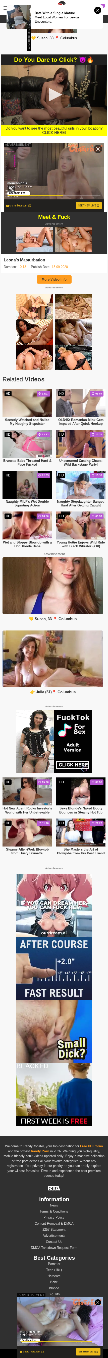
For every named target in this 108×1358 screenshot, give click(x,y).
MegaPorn (51, 1353)
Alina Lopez (54, 1316)
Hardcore (54, 1276)
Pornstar (54, 1264)
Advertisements (54, 1236)
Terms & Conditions (54, 1211)
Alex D (54, 1340)
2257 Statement (54, 1229)
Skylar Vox (54, 1334)
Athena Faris (54, 1328)
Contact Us (54, 1242)
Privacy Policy (54, 1217)
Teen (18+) (54, 1270)
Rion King (54, 1322)
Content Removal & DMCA (54, 1223)
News (54, 1205)
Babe (54, 1282)
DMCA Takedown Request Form (54, 1248)
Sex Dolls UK (70, 1353)
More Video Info (54, 279)
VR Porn (35, 1353)
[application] (54, 95)
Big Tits (54, 1294)
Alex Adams (54, 1310)
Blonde (54, 1288)
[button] (54, 94)
